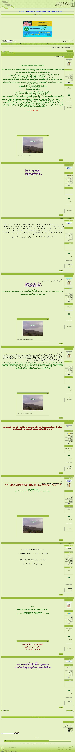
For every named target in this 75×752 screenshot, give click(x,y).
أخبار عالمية (68, 192)
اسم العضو (14, 40)
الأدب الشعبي (58, 747)
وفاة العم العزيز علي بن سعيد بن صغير (68, 512)
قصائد (66, 749)
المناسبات (70, 749)
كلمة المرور (14, 41)
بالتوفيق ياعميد (68, 249)
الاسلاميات (58, 749)
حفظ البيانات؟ (4, 40)
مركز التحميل (69, 747)
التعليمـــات (48, 43)
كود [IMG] (71, 730)
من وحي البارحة (68, 193)
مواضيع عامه (65, 747)
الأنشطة (63, 747)
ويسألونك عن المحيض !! (68, 573)
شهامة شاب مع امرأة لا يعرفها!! (68, 382)
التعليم (62, 749)
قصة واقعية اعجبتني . (68, 309)
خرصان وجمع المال (69, 685)
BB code (71, 728)
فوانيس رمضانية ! (69, 572)
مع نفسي (69, 248)
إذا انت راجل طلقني (69, 381)
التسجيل (72, 43)
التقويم (20, 43)
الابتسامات (71, 729)
